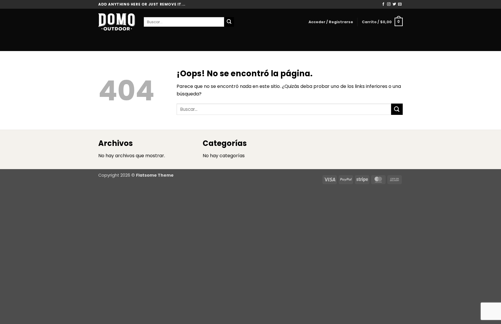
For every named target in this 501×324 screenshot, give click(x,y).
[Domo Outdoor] (116, 21)
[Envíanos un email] (400, 4)
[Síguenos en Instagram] (389, 4)
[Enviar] (229, 22)
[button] (330, 22)
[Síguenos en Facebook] (383, 4)
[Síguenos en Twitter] (394, 4)
